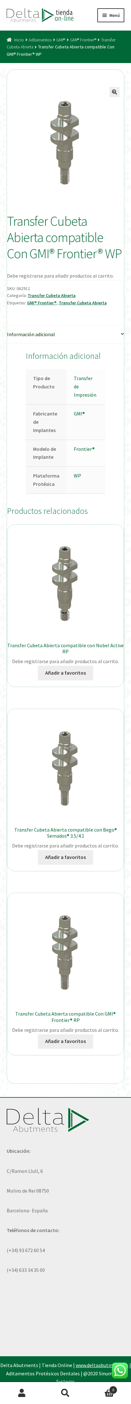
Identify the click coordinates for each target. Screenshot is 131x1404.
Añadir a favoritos (65, 673)
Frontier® (84, 449)
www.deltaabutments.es (102, 1365)
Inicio (19, 40)
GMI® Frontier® (83, 40)
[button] (114, 92)
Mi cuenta (22, 1393)
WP (77, 475)
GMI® (60, 40)
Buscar (65, 1393)
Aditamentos (40, 40)
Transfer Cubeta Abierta (52, 295)
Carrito (100, 1387)
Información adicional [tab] (31, 334)
